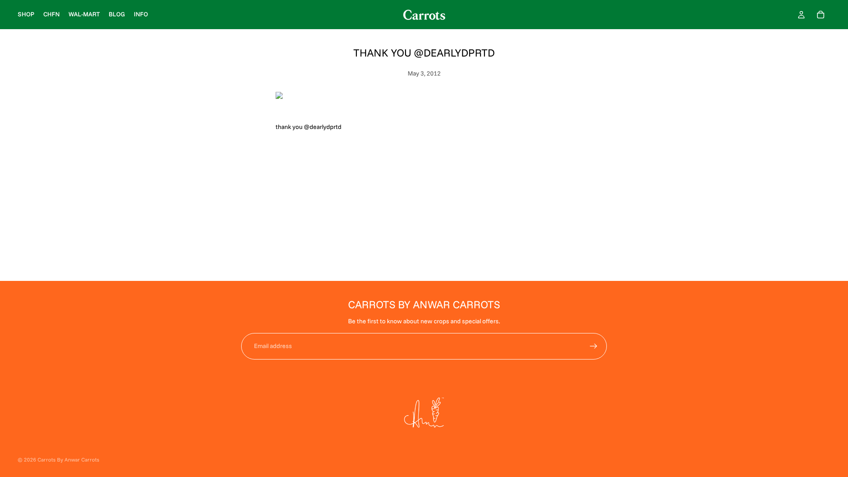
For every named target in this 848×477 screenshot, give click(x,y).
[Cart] (820, 14)
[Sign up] (593, 346)
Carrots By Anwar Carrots (68, 459)
